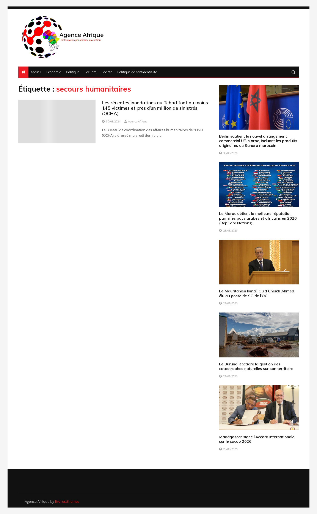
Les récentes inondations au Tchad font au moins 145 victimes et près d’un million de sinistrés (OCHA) (155, 108)
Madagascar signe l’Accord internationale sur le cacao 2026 (256, 439)
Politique (72, 72)
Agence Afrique (137, 121)
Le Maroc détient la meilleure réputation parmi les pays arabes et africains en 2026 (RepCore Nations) (258, 218)
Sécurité (90, 72)
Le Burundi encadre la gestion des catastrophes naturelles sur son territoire (256, 366)
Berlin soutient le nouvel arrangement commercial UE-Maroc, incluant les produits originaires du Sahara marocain (258, 141)
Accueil (36, 72)
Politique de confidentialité (137, 72)
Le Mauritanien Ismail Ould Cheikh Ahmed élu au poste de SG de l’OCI (256, 293)
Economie (53, 72)
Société (107, 72)
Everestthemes (67, 501)
